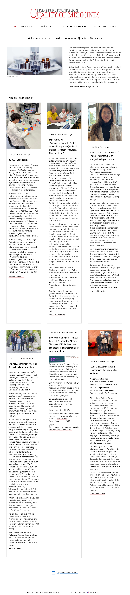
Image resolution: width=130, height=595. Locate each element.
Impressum (82, 592)
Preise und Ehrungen (26, 358)
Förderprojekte (26, 154)
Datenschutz (73, 592)
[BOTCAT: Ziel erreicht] (23, 148)
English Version (94, 592)
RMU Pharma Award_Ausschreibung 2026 (59, 420)
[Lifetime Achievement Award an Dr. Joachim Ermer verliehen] (23, 352)
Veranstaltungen (67, 134)
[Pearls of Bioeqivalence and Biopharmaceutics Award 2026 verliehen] (105, 355)
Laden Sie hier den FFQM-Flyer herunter (84, 86)
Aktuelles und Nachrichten (68, 332)
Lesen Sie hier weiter (16, 276)
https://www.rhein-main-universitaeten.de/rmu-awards (64, 428)
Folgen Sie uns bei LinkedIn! (67, 573)
